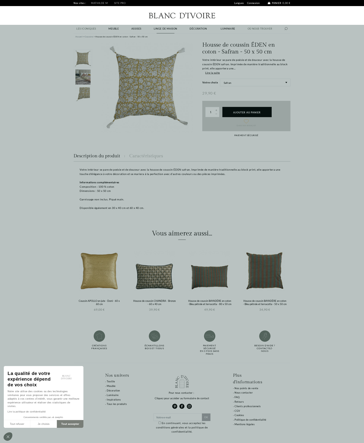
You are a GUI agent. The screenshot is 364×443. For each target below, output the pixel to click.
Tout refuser (17, 423)
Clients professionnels (248, 406)
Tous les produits (117, 403)
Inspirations (114, 399)
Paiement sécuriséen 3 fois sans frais (209, 349)
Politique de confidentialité (250, 419)
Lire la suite (212, 72)
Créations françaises (99, 347)
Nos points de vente (246, 388)
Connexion (253, 3)
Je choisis (43, 423)
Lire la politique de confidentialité (27, 411)
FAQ (237, 397)
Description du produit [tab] (97, 156)
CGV (237, 410)
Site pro (120, 3)
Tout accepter (70, 423)
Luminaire (112, 395)
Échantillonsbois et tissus (154, 347)
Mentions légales (245, 424)
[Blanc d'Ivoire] (182, 15)
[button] (8, 436)
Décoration (113, 390)
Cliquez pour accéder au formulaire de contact (182, 398)
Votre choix (210, 82)
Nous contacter (244, 392)
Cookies (239, 415)
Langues (239, 3)
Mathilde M (99, 3)
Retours (239, 401)
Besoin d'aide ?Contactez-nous (264, 348)
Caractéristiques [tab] (146, 156)
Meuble (111, 385)
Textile (111, 381)
